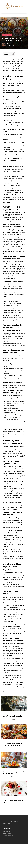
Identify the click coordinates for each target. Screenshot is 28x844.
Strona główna (6, 831)
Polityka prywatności (8, 835)
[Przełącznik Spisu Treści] (11, 54)
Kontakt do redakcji (7, 833)
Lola (8, 719)
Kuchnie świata (6, 35)
